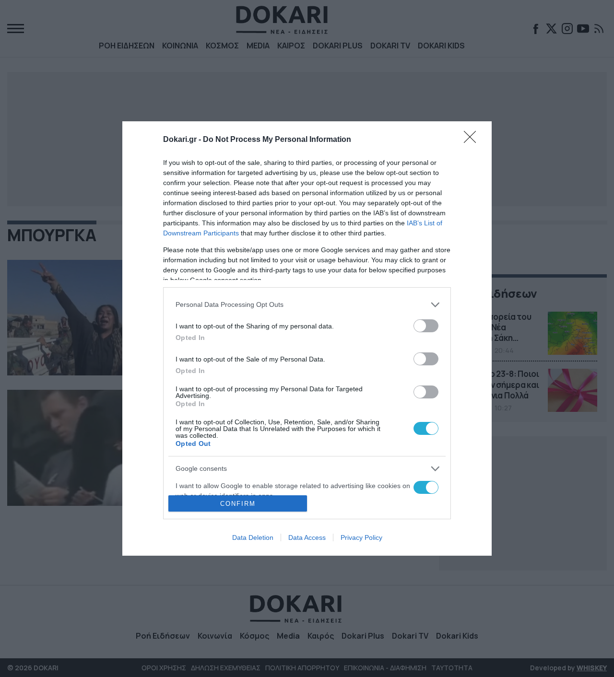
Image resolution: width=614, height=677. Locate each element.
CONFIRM (238, 503)
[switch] (425, 325)
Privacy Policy (361, 537)
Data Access (307, 537)
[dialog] (307, 338)
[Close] (473, 140)
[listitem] (307, 305)
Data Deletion (252, 537)
